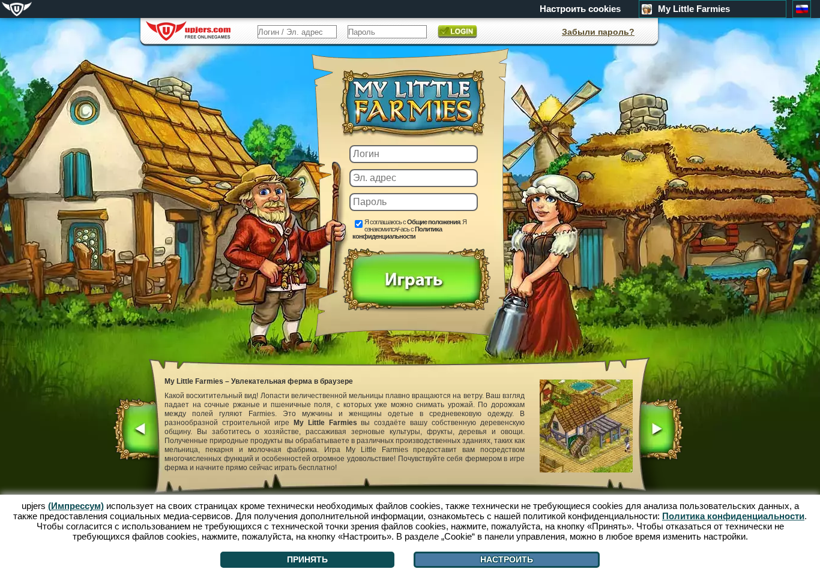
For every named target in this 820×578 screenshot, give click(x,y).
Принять (307, 559)
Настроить (506, 559)
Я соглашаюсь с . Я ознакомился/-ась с (409, 229)
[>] (661, 430)
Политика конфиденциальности (397, 232)
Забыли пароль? (598, 32)
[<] (136, 430)
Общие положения (433, 221)
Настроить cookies (580, 9)
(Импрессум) (76, 506)
